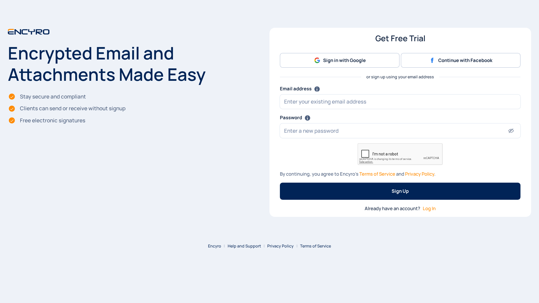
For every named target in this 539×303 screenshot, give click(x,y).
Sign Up (400, 191)
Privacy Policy (419, 174)
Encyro (214, 246)
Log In (429, 208)
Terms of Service (377, 174)
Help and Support (244, 246)
